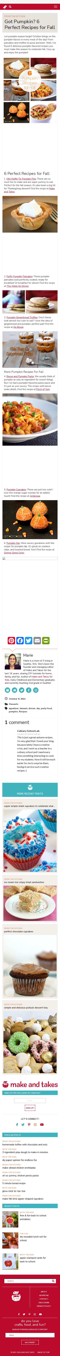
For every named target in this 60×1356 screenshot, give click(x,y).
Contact (44, 1299)
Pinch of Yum (43, 389)
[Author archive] (7, 690)
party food (46, 708)
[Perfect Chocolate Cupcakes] (30, 965)
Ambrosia (35, 496)
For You (24, 1234)
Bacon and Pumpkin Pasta (20, 376)
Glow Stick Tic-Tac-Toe (13, 1191)
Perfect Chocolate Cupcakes (18, 931)
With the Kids (9, 1149)
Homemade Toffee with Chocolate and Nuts (24, 1144)
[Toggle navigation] (55, 6)
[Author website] (14, 690)
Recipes (23, 711)
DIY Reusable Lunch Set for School (33, 1238)
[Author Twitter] (21, 690)
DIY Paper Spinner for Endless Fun (19, 1160)
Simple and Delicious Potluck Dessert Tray (26, 1007)
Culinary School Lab (28, 730)
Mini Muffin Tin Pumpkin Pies (21, 178)
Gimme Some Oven (14, 552)
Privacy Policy (44, 1306)
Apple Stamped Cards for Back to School (33, 1259)
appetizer (14, 708)
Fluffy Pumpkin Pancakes (19, 276)
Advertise (44, 1295)
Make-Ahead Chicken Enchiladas (19, 1167)
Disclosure (44, 1302)
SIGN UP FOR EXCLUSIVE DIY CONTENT (30, 1329)
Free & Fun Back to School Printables (33, 1217)
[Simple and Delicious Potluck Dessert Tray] (30, 1041)
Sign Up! (30, 1108)
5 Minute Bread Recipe (14, 1183)
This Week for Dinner (18, 286)
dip (38, 708)
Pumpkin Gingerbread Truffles (22, 317)
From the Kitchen (14, 16)
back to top (44, 1352)
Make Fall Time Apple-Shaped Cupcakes (22, 1198)
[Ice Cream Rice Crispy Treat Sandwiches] (30, 902)
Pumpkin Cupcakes (16, 489)
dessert (23, 708)
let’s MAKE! (30, 1342)
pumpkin (13, 711)
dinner (31, 708)
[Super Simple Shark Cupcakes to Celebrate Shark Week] (30, 840)
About (44, 1292)
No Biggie (18, 327)
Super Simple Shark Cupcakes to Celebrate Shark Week (30, 806)
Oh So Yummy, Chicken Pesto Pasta (20, 1175)
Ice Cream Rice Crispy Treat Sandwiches (24, 882)
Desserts (13, 704)
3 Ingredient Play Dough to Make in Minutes (25, 1152)
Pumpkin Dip (13, 543)
